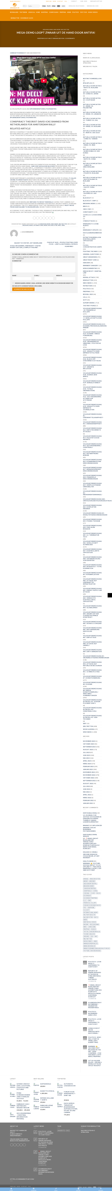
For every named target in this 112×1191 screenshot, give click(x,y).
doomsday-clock (26, 18)
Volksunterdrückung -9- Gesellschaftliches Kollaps (92, 317)
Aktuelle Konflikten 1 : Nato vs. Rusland (92, 86)
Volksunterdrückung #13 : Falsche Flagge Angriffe (92, 437)
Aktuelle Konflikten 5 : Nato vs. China (92, 158)
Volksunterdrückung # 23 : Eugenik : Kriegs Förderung (92, 333)
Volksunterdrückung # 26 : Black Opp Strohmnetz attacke (92, 358)
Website (59, 275)
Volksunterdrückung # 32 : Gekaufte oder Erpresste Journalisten (92, 407)
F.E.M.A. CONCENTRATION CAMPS (92, 246)
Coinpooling (53, 12)
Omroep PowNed (17, 53)
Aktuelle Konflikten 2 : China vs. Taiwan (92, 137)
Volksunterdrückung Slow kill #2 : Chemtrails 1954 (92, 709)
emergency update (91, 230)
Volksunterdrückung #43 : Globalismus (92, 606)
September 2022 (89, 780)
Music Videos (92, 12)
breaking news (28, 225)
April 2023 (87, 761)
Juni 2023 (86, 755)
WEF (84, 723)
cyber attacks (89, 221)
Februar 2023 (88, 766)
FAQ (65, 1)
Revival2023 (14, 12)
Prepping (63, 12)
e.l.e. (85, 900)
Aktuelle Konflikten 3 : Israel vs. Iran (92, 144)
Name (14, 275)
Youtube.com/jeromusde (92, 950)
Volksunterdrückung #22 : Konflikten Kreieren (92, 506)
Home (38, 12)
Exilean (86, 852)
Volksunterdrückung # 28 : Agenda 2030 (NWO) (92, 374)
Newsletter (15, 18)
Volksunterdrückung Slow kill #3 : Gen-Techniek (92, 717)
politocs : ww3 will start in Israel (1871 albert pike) (94, 1039)
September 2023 (89, 747)
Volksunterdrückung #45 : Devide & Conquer (92, 622)
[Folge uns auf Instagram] (14, 1144)
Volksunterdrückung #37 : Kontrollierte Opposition (92, 550)
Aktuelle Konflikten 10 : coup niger (92, 99)
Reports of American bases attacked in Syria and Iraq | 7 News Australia (94, 975)
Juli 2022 (86, 786)
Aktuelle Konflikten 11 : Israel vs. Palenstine (92, 106)
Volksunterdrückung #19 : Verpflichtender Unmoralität (92, 484)
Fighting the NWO (90, 251)
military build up (89, 915)
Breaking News (48, 29)
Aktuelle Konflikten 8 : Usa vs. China (92, 186)
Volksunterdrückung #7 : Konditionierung (92, 677)
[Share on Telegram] (53, 218)
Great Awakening (90, 257)
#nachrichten (95, 879)
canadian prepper (90, 888)
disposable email (90, 813)
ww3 (63, 225)
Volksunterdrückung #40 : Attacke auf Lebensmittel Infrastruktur (92, 581)
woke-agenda (89, 729)
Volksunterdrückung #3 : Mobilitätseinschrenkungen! (95, 514)
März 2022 (87, 797)
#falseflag (87, 83)
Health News (88, 861)
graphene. (91, 907)
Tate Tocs (83, 12)
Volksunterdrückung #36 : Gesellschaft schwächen (92, 542)
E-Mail (37, 275)
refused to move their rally (41, 202)
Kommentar (17, 261)
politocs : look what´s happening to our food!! (94, 964)
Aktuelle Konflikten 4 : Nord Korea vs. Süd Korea (92, 151)
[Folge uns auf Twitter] (18, 1144)
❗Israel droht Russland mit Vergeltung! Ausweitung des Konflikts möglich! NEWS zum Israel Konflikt (91, 843)
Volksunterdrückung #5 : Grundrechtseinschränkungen (96, 656)
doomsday (87, 895)
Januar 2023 (88, 769)
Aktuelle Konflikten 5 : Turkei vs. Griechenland (92, 165)
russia (93, 929)
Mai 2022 (86, 792)
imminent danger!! (91, 265)
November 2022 (89, 775)
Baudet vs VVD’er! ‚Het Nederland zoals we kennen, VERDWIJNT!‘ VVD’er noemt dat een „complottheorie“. (26, 245)
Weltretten (65, 29)
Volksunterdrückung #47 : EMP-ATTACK (92, 636)
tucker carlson (89, 934)
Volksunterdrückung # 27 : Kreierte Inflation (92, 366)
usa (92, 936)
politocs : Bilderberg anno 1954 (92, 1013)
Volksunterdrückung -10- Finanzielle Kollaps (92, 310)
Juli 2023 (86, 752)
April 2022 (87, 794)
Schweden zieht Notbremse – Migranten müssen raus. (95, 1005)
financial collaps (90, 902)
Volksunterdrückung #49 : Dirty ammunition (92, 650)
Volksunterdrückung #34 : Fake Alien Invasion (92, 527)
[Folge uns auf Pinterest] (24, 1144)
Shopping (44, 12)
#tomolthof (44, 109)
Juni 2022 (86, 789)
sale (67, 1130)
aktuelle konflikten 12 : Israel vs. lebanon (92, 113)
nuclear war (94, 924)
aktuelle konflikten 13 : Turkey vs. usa (92, 119)
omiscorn (91, 927)
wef (96, 936)
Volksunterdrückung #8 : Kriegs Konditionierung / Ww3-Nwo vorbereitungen (92, 692)
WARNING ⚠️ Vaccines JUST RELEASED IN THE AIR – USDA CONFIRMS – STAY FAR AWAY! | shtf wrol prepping (94, 1051)
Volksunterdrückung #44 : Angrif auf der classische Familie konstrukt (92, 614)
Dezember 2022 (89, 772)
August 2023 (88, 749)
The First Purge (89, 305)
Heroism (86, 262)
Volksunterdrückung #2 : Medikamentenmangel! (92, 492)
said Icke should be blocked (43, 166)
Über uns (49, 1)
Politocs (75, 12)
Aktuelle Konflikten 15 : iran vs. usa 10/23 (92, 131)
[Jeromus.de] (15, 6)
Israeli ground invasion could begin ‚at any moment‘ (91, 854)
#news (86, 881)
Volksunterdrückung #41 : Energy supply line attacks (92, 590)
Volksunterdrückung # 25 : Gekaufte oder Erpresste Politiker (92, 351)
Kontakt (60, 1)
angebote (61, 1130)
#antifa (53, 109)
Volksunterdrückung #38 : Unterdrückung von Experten (92, 558)
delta (98, 893)
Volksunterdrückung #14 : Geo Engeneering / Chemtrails (92, 445)
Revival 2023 (88, 294)
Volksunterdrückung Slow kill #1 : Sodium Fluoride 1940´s (92, 701)
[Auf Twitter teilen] (37, 218)
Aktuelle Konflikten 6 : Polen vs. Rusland (92, 172)
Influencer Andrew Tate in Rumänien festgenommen (92, 828)
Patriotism (87, 286)
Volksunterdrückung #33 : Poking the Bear (92, 520)
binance (86, 825)
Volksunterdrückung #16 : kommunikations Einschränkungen (92, 461)
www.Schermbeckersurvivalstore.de (97, 948)
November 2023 (89, 741)
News (54, 1)
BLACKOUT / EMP (89, 200)
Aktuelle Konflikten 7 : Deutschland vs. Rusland (92, 179)
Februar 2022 (88, 800)
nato (96, 917)
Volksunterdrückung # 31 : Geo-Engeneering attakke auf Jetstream (92, 397)
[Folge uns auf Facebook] (11, 1144)
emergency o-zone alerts (91, 224)
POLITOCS (87, 288)
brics (85, 206)
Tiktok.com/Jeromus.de (92, 931)
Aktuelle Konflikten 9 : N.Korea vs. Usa (92, 192)
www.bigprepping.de (91, 943)
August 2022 (88, 783)
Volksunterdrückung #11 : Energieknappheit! (92, 422)
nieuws (86, 924)
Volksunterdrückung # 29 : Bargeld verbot (92, 381)
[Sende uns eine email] (21, 1144)
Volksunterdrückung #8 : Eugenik (92, 683)
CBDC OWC (87, 209)
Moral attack (89, 277)
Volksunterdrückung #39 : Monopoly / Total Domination (92, 566)
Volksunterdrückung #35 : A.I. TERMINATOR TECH (92, 534)
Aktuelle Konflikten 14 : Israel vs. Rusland (92, 125)
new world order (90, 922)
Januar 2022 (88, 803)
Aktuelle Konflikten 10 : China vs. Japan (92, 92)
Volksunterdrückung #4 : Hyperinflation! (92, 573)
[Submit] (38, 6)
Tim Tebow (23, 12)
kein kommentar (90, 268)
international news (40, 225)
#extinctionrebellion (92, 78)
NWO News (57, 29)
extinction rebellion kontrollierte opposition (92, 238)
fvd (85, 907)
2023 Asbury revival (90, 883)
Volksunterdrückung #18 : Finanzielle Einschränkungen (92, 477)
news (85, 919)
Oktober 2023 (88, 744)
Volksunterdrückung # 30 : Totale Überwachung (92, 388)
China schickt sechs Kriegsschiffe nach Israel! (94, 1030)
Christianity (88, 212)
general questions (91, 254)
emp (89, 900)
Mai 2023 (86, 758)
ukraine (86, 936)
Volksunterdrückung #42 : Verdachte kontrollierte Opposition (92, 598)
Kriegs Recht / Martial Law (92, 272)
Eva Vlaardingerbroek (92, 233)
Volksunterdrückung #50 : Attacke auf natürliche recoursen (92, 663)
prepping (87, 929)
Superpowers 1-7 (90, 303)
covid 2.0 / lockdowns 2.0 (92, 215)
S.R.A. (85, 297)
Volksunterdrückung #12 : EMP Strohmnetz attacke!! (92, 429)
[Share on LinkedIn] (47, 218)
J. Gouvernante (69, 38)
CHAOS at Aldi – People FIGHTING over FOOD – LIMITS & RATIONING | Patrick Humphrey (62, 244)
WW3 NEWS (87, 732)
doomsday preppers (90, 898)
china (95, 891)
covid (93, 893)
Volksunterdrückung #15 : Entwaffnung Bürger (92, 453)
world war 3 (88, 941)
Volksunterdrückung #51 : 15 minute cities (92, 670)
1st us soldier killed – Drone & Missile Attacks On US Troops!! (95, 1063)
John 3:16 (31, 12)
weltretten (88, 939)
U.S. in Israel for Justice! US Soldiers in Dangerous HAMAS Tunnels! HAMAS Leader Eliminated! (92, 818)
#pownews (34, 109)
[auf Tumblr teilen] (50, 218)
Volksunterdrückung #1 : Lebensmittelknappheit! (93, 415)
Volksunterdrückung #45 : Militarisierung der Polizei (92, 629)
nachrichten (52, 225)
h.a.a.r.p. (86, 910)
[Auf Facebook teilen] (34, 218)
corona (86, 893)
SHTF (85, 300)
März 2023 (87, 763)
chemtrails (88, 891)
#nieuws (92, 881)
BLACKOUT (87, 198)
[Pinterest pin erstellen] (43, 218)
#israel (86, 879)
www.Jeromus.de (89, 946)
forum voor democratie (92, 905)
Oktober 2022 (88, 778)
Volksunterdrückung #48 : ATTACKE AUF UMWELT (92, 643)
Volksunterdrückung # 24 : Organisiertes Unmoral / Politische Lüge (92, 342)
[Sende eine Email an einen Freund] (40, 218)
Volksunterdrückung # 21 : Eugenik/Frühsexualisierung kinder (95, 325)
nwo (59, 225)
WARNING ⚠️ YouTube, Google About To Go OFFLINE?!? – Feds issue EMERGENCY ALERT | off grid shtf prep (92, 866)
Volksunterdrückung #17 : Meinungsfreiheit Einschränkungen (92, 469)
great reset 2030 (90, 260)
